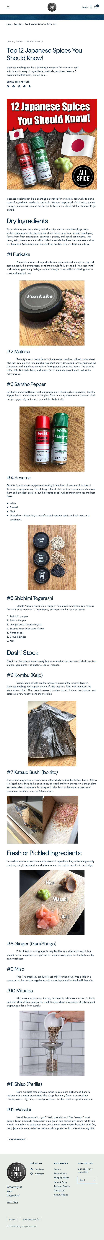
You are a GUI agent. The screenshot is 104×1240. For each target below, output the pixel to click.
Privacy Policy (60, 1173)
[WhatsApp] (25, 86)
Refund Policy (60, 1182)
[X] (14, 86)
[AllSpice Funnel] (52, 1043)
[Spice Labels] (52, 313)
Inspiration (18, 24)
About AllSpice (61, 1194)
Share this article (18, 82)
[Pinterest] (19, 86)
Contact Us (59, 1190)
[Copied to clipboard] (30, 86)
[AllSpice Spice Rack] (52, 733)
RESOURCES (61, 1163)
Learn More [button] (12, 1202)
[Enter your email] (94, 1180)
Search (57, 1169)
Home (9, 24)
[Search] (91, 7)
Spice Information (17, 1139)
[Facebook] (8, 86)
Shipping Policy (61, 1177)
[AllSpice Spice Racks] (52, 439)
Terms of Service (62, 1186)
